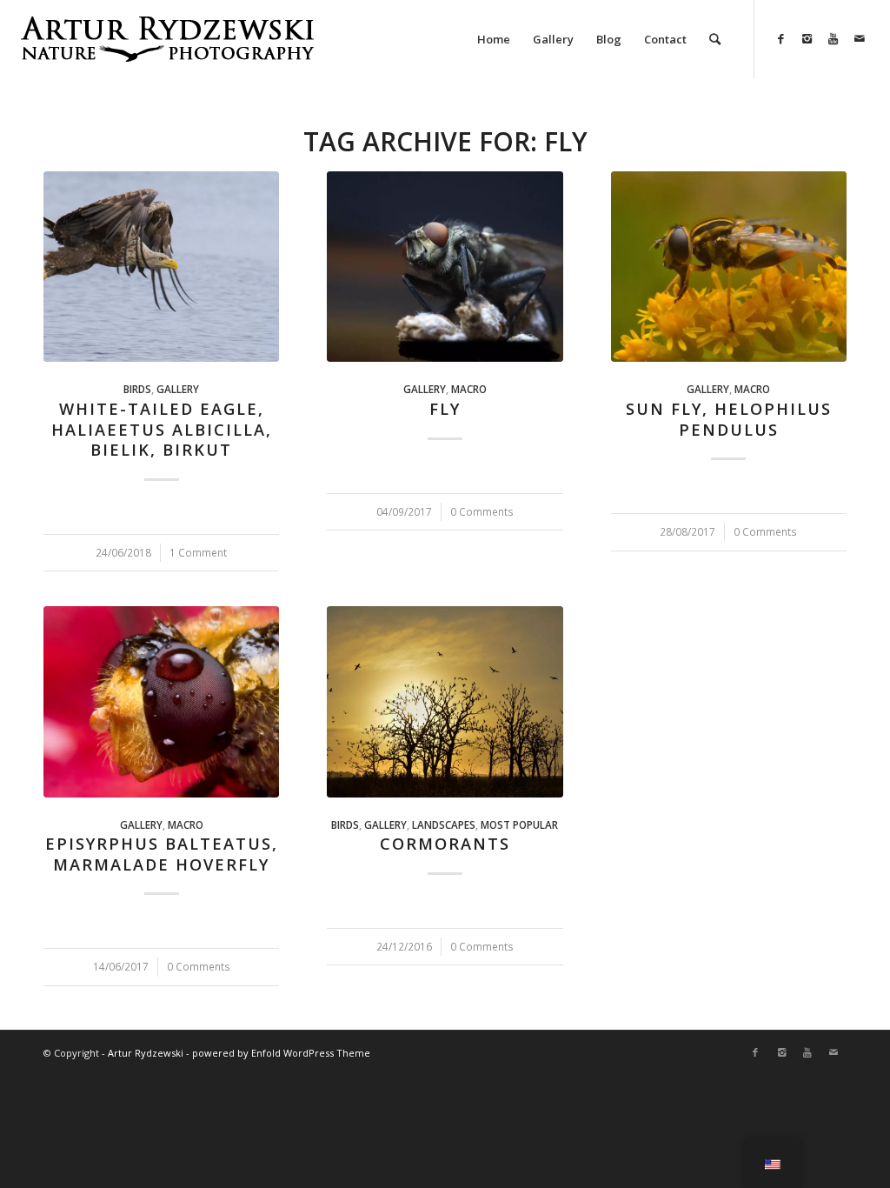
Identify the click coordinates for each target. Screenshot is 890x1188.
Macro (469, 389)
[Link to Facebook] (781, 38)
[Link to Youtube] (833, 38)
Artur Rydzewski (145, 1052)
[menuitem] (493, 39)
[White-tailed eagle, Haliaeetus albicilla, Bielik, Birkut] (161, 266)
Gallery (177, 389)
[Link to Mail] (860, 38)
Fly (445, 408)
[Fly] (444, 266)
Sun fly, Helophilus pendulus (729, 419)
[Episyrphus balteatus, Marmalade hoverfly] (161, 701)
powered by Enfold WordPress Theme (281, 1052)
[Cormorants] (444, 701)
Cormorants (445, 843)
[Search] (715, 39)
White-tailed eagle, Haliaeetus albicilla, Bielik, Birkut (161, 429)
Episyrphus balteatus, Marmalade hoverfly (161, 854)
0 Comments (482, 511)
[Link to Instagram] (807, 38)
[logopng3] (166, 52)
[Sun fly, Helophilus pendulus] (729, 266)
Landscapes (443, 824)
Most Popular (519, 824)
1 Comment (198, 552)
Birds (137, 389)
